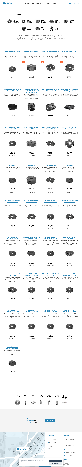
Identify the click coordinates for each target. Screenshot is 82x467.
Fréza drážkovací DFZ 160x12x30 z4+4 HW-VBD (12, 311)
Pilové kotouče (18, 395)
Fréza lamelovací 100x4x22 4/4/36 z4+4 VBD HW (69, 52)
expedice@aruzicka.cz (71, 441)
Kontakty (54, 3)
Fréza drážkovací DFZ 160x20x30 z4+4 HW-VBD (69, 311)
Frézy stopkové (41, 395)
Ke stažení (47, 3)
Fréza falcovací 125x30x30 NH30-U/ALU (31, 128)
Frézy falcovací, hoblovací (43, 21)
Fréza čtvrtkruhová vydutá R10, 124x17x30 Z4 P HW (69, 201)
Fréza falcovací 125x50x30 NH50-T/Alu (31, 164)
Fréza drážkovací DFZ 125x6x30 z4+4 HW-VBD (12, 128)
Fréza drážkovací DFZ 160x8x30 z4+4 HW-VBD (50, 274)
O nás (41, 3)
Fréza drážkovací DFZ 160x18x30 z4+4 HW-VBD (12, 347)
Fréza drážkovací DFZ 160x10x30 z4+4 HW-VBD (69, 274)
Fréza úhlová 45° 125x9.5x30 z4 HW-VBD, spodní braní (69, 90)
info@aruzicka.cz (53, 446)
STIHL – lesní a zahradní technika (64, 396)
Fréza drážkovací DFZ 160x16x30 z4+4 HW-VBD (50, 311)
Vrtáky (25, 395)
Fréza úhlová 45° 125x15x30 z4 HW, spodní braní (69, 128)
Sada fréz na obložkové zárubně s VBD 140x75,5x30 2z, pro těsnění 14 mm (31, 91)
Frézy (33, 395)
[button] (18, 44)
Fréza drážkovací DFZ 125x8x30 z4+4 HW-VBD (69, 164)
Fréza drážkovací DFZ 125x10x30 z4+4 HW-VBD (50, 201)
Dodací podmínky (70, 455)
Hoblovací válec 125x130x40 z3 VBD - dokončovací (50, 90)
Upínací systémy (57, 395)
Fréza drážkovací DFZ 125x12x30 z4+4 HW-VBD (12, 237)
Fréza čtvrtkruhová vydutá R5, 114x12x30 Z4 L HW (50, 128)
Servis (37, 3)
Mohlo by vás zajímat (70, 452)
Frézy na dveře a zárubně (43, 28)
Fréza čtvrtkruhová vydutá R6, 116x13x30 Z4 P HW (12, 201)
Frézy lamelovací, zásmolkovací (16, 21)
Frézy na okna (57, 28)
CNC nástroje (49, 395)
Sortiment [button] (27, 3)
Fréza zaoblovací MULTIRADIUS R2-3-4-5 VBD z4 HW (12, 90)
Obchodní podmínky (70, 454)
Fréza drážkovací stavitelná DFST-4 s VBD (69, 237)
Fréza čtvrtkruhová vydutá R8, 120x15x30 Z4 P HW (31, 201)
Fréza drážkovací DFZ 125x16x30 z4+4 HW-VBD (50, 237)
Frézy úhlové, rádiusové (57, 21)
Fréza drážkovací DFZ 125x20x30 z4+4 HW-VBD (31, 274)
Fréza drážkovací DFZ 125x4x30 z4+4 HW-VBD (12, 52)
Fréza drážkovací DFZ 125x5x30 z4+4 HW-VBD (12, 164)
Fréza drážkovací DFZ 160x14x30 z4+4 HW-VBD (31, 311)
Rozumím (55, 460)
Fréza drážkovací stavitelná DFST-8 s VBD (12, 274)
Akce (33, 3)
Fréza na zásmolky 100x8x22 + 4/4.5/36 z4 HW (50, 52)
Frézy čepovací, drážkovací (29, 21)
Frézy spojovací (29, 28)
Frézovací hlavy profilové (71, 21)
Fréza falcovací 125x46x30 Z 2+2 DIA (31, 52)
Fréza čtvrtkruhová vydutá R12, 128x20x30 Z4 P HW (31, 237)
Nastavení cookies (55, 463)
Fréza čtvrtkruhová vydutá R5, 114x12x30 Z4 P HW (50, 164)
